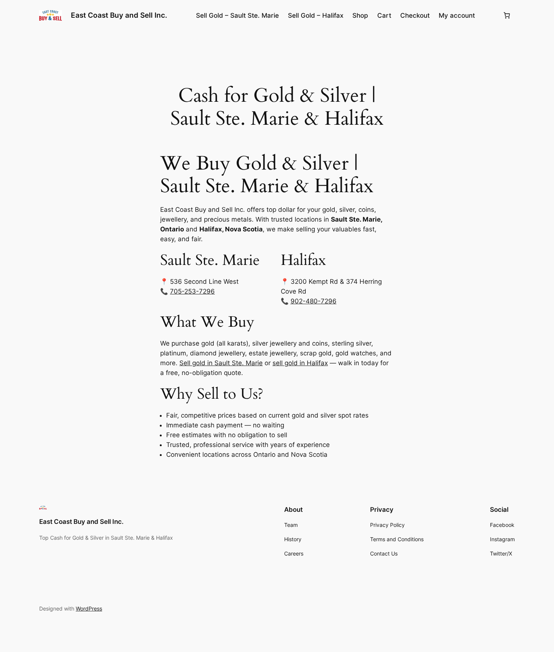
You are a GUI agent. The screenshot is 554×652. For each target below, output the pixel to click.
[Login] (488, 15)
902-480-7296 (314, 301)
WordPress (89, 608)
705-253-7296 (192, 291)
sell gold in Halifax (300, 363)
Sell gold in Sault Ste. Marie (221, 363)
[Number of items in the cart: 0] (507, 15)
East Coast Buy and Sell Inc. (119, 15)
